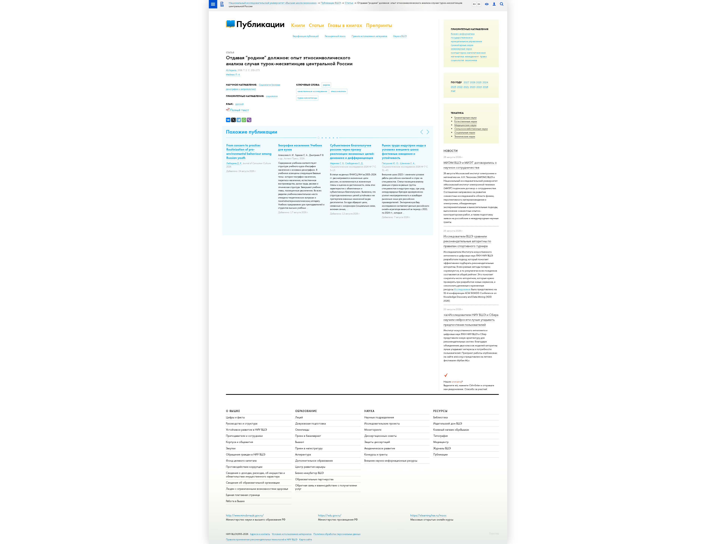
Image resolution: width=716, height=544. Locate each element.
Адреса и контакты (260, 534)
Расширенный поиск (335, 36)
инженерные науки (461, 48)
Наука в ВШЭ (399, 36)
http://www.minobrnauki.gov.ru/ (245, 515)
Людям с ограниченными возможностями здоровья (257, 488)
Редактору (494, 533)
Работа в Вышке (235, 501)
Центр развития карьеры (310, 466)
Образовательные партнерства (314, 479)
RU (474, 4)
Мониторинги (372, 429)
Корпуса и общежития (239, 442)
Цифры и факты (235, 417)
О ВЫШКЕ (233, 411)
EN (479, 4)
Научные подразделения (379, 417)
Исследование (462, 289)
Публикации (260, 24)
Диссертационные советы (380, 436)
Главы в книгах (345, 25)
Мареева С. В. (337, 163)
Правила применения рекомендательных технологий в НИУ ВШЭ (261, 539)
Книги (298, 25)
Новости (451, 151)
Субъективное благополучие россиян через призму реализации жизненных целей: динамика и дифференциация (352, 151)
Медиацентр (441, 442)
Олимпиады (302, 429)
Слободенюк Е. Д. (354, 163)
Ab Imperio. (232, 70)
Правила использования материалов (369, 36)
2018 (485, 87)
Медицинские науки (465, 125)
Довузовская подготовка (310, 423)
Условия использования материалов (292, 534)
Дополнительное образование (314, 460)
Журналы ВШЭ (442, 448)
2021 (466, 87)
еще (453, 90)
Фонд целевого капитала (241, 460)
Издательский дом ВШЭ (447, 423)
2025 (479, 82)
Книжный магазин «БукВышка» (451, 429)
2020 (472, 87)
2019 (479, 87)
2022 (460, 87)
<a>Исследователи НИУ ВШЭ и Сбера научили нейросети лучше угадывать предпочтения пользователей (471, 320)
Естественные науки (465, 121)
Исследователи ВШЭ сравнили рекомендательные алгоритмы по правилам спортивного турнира (467, 241)
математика (457, 56)
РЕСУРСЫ (440, 411)
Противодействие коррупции (244, 466)
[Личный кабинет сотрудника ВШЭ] (494, 4)
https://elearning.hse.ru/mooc (428, 515)
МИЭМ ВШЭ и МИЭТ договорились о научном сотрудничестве (470, 165)
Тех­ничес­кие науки (464, 136)
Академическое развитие (379, 448)
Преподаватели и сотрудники (244, 436)
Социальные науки (464, 132)
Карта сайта (305, 539)
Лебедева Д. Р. (233, 163)
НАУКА (369, 411)
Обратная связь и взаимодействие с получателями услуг (326, 487)
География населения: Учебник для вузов (300, 147)
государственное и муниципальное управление (466, 39)
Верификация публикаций (306, 36)
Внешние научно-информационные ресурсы (390, 460)
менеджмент (472, 56)
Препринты (379, 25)
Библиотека (440, 417)
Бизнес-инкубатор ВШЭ (309, 473)
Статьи (316, 25)
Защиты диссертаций (377, 442)
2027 (466, 82)
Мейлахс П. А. (233, 74)
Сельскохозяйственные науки (471, 128)
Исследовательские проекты (382, 423)
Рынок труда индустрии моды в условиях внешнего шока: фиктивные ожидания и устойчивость (404, 151)
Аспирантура (303, 454)
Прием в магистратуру (309, 448)
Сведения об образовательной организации (253, 482)
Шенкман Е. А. (407, 163)
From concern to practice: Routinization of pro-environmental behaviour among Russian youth (248, 151)
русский (239, 104)
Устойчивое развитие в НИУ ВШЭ (246, 429)
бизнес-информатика (463, 33)
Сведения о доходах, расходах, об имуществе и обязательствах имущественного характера (255, 474)
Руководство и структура (241, 423)
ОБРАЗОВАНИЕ (306, 411)
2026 (472, 82)
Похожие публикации (251, 131)
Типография (440, 436)
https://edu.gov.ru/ (329, 515)
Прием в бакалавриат (308, 436)
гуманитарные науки (462, 45)
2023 (453, 87)
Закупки (230, 448)
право (483, 56)
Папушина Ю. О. (390, 163)
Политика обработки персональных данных (336, 534)
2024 (485, 82)
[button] (318, 138)
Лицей (299, 417)
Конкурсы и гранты (375, 454)
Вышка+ (299, 442)
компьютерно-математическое (468, 52)
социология (457, 60)
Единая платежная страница (243, 495)
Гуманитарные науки (465, 117)
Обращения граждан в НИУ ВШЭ (245, 454)
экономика (471, 60)
